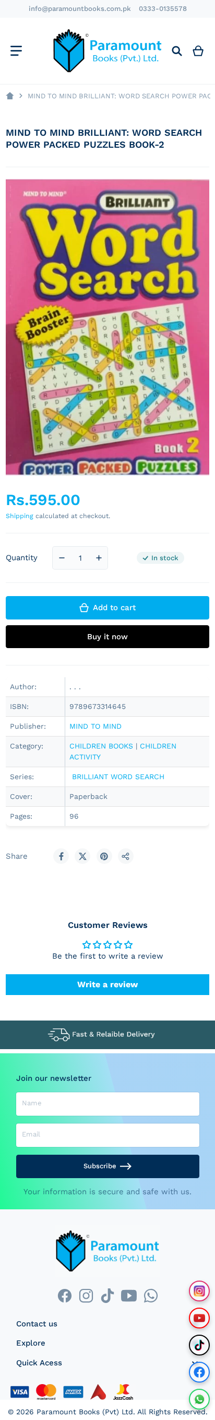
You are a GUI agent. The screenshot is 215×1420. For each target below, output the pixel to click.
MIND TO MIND (96, 726)
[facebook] (64, 1295)
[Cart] (198, 50)
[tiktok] (107, 1295)
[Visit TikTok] (199, 1345)
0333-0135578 (163, 8)
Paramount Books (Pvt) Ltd (85, 1412)
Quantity (22, 557)
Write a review (107, 984)
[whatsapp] (150, 1295)
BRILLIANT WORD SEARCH (116, 776)
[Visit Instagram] (199, 1291)
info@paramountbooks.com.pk (80, 8)
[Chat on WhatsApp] (199, 1399)
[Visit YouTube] (199, 1318)
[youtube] (129, 1295)
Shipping (19, 516)
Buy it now (107, 636)
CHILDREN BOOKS (101, 746)
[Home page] (10, 96)
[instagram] (86, 1295)
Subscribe (99, 1166)
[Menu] (16, 51)
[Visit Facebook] (199, 1372)
